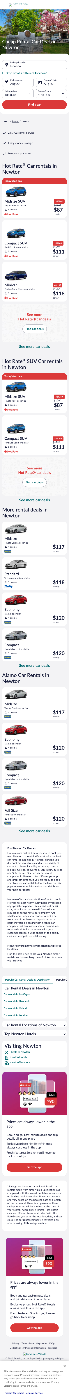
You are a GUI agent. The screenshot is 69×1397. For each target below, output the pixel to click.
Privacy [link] (15, 1343)
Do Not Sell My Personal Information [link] (28, 1348)
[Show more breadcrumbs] (5, 121)
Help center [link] (41, 1343)
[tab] (27, 980)
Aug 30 (48, 83)
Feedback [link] (52, 1348)
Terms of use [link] (28, 1343)
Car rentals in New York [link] (17, 1001)
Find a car (34, 104)
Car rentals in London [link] (16, 1015)
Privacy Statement (14, 1393)
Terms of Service (34, 1393)
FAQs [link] (52, 1343)
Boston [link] (15, 121)
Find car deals (35, 328)
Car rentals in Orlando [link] (16, 1008)
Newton (15, 66)
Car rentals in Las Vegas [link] (17, 994)
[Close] (65, 1366)
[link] (34, 1052)
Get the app (34, 1167)
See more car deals (34, 347)
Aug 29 (15, 83)
